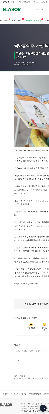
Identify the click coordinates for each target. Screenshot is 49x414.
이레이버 (13, 2)
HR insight (36, 2)
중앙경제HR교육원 (24, 2)
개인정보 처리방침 (35, 394)
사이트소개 (15, 394)
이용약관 (24, 394)
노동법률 (44, 2)
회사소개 (6, 394)
